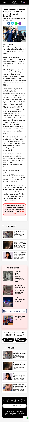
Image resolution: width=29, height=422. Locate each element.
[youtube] (4, 400)
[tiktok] (22, 400)
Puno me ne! (10, 411)
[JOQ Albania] (14, 2)
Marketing (20, 411)
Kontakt (21, 415)
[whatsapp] (18, 400)
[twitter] (8, 400)
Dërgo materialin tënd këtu (14, 406)
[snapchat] (25, 400)
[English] (24, 2)
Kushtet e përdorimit (11, 415)
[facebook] (11, 400)
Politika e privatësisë (10, 413)
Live (4, 2)
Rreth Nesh (22, 413)
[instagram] (15, 400)
